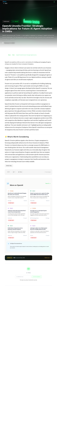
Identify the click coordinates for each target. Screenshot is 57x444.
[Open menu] (54, 2)
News (13, 55)
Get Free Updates (36, 276)
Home (9, 55)
